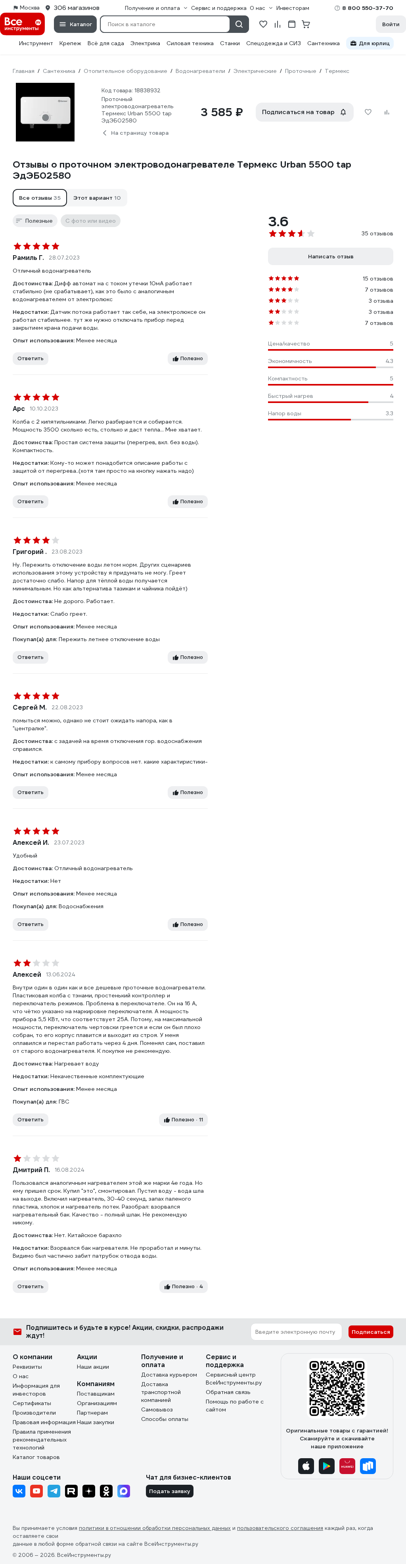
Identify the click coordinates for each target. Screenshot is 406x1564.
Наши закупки (95, 1422)
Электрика (145, 43)
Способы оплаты (164, 1419)
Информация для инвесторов (36, 1389)
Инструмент (36, 43)
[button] (40, 197)
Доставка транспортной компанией (161, 1392)
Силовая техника (190, 43)
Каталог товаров (36, 1457)
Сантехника (323, 43)
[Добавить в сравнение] (387, 112)
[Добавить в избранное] (368, 112)
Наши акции (93, 1366)
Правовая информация (44, 1422)
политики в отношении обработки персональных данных (155, 1528)
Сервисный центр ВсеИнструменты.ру (234, 1378)
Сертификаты (32, 1403)
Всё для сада (106, 43)
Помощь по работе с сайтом (235, 1405)
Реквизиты (27, 1366)
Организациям (97, 1403)
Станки (230, 43)
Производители (34, 1412)
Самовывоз (157, 1409)
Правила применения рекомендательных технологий (42, 1439)
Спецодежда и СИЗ (273, 43)
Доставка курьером (169, 1374)
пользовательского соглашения (280, 1528)
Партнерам (92, 1412)
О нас (21, 1376)
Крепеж (70, 43)
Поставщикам (96, 1393)
